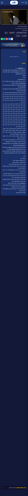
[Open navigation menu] (26, 2)
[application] (14, 17)
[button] (14, 17)
